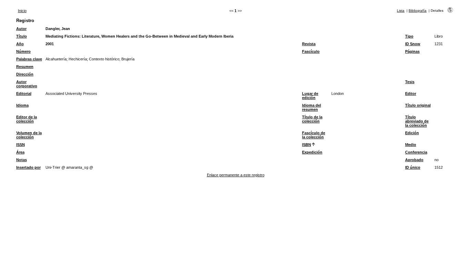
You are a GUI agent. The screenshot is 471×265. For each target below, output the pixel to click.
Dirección (24, 74)
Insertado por (28, 167)
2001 (50, 44)
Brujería (127, 59)
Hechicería (78, 59)
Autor (21, 29)
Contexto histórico (104, 59)
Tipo (409, 36)
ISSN (20, 145)
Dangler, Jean (58, 29)
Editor (410, 93)
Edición (412, 133)
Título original (418, 105)
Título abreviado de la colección (417, 121)
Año (20, 44)
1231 (438, 44)
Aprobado (414, 160)
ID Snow (412, 44)
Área (20, 152)
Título (21, 36)
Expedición (312, 152)
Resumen (24, 67)
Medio (410, 145)
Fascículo (311, 51)
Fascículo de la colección (313, 135)
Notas (21, 160)
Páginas (412, 51)
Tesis (409, 82)
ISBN (306, 145)
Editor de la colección (26, 119)
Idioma (22, 105)
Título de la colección (312, 119)
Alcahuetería (56, 59)
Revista (308, 44)
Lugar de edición (310, 95)
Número (23, 51)
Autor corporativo (26, 84)
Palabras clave (29, 59)
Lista (400, 10)
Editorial (23, 93)
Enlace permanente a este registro (235, 175)
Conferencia (416, 152)
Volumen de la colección (29, 135)
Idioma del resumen (311, 107)
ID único (412, 167)
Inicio (22, 11)
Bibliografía (418, 10)
